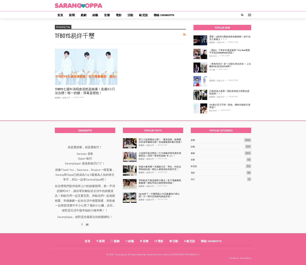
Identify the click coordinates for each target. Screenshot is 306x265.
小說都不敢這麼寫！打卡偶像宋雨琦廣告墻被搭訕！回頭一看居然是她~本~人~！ (160, 154)
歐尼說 (143, 15)
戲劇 (84, 15)
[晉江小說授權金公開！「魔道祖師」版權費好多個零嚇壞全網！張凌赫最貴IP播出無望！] (130, 143)
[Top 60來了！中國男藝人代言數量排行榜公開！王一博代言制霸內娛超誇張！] (130, 198)
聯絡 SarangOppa (164, 15)
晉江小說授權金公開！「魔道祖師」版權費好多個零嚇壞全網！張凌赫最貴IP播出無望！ (161, 140)
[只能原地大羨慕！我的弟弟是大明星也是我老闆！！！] (200, 95)
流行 (193, 179)
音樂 (107, 15)
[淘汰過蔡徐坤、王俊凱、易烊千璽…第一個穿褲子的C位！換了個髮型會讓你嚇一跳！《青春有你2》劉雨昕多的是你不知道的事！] (200, 81)
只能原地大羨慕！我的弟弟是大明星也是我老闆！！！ (229, 92)
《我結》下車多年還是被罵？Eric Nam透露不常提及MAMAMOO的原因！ (229, 51)
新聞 (72, 15)
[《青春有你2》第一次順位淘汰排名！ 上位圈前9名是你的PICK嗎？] (200, 68)
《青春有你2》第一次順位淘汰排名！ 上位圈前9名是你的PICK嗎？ (230, 65)
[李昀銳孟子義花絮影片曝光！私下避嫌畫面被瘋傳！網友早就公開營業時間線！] (130, 184)
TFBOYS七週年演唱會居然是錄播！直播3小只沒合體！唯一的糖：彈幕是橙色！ (85, 91)
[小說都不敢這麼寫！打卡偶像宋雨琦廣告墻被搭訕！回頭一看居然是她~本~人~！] (130, 157)
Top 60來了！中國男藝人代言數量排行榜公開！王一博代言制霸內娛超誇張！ (159, 195)
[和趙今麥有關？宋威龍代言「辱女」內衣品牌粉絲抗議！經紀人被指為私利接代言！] (130, 170)
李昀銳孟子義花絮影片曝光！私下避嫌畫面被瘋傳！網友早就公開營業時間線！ (160, 181)
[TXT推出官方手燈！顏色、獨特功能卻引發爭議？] (200, 108)
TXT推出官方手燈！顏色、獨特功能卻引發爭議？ (229, 106)
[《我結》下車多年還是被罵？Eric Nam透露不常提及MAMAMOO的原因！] (200, 54)
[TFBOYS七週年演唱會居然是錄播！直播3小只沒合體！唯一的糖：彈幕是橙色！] (86, 67)
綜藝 (95, 15)
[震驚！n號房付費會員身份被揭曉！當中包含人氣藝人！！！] (200, 40)
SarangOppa (245, 258)
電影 (119, 15)
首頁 (60, 15)
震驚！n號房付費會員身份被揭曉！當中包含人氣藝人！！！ (229, 37)
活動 (130, 15)
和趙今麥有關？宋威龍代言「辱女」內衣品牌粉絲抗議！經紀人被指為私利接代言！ (160, 167)
